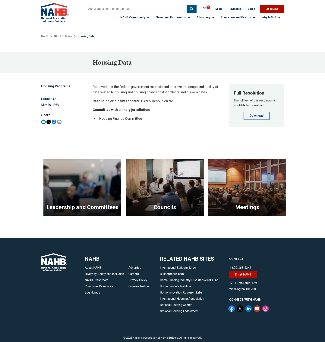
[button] (192, 9)
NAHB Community (133, 17)
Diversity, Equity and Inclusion (104, 274)
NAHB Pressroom (96, 280)
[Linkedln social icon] (249, 309)
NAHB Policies (63, 36)
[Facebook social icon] (232, 309)
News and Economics (171, 17)
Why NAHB (269, 17)
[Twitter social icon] (240, 309)
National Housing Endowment (179, 311)
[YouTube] (257, 309)
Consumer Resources (99, 286)
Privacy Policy (137, 280)
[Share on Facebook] (54, 122)
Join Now (272, 8)
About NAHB (93, 267)
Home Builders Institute (175, 286)
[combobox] (136, 9)
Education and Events (236, 17)
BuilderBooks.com (172, 274)
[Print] (59, 122)
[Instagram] (266, 309)
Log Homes (92, 292)
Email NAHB (243, 274)
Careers (133, 274)
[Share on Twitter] (48, 122)
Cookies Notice (138, 286)
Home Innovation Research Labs (181, 292)
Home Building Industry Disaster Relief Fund (189, 280)
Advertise (134, 267)
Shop (218, 8)
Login (251, 8)
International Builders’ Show (178, 267)
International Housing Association (182, 298)
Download (256, 115)
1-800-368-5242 (240, 267)
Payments (235, 8)
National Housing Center (176, 305)
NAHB (44, 36)
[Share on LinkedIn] (43, 122)
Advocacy (203, 17)
